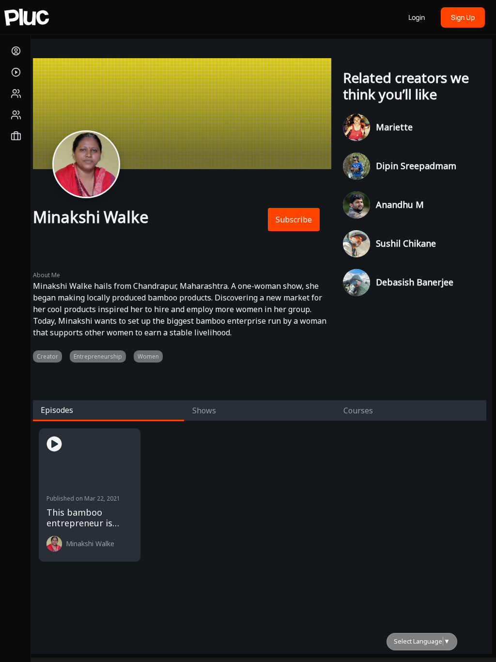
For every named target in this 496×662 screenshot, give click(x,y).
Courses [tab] (358, 410)
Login (416, 17)
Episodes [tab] (57, 410)
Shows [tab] (204, 410)
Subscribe (294, 219)
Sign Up (463, 17)
